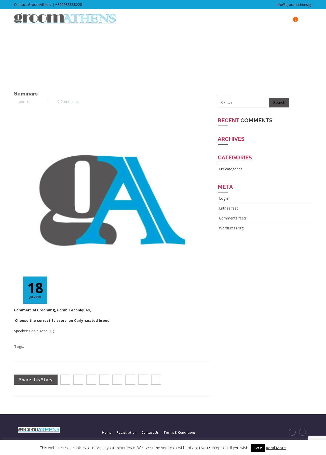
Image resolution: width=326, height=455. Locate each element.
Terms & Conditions (179, 432)
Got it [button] (258, 448)
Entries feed (229, 208)
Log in (224, 198)
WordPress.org (231, 228)
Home (107, 432)
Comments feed (232, 218)
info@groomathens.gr (293, 4)
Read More (276, 447)
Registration (126, 432)
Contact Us (150, 432)
